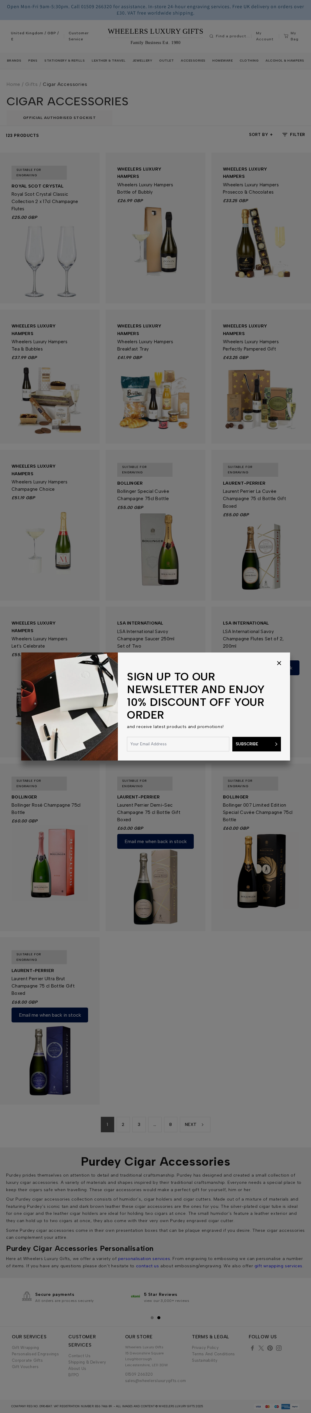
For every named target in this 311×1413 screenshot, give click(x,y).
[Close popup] (279, 663)
